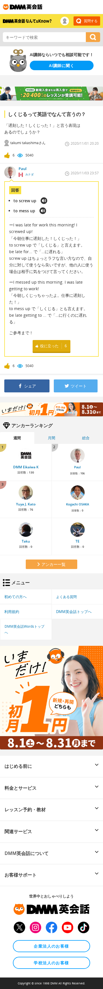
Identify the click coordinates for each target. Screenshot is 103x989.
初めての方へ (15, 596)
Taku (26, 541)
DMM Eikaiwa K (26, 467)
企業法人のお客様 (51, 946)
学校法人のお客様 (51, 962)
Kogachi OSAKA (77, 504)
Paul (77, 467)
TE (78, 541)
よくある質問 (66, 596)
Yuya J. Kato (25, 504)
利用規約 (11, 611)
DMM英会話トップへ (74, 611)
